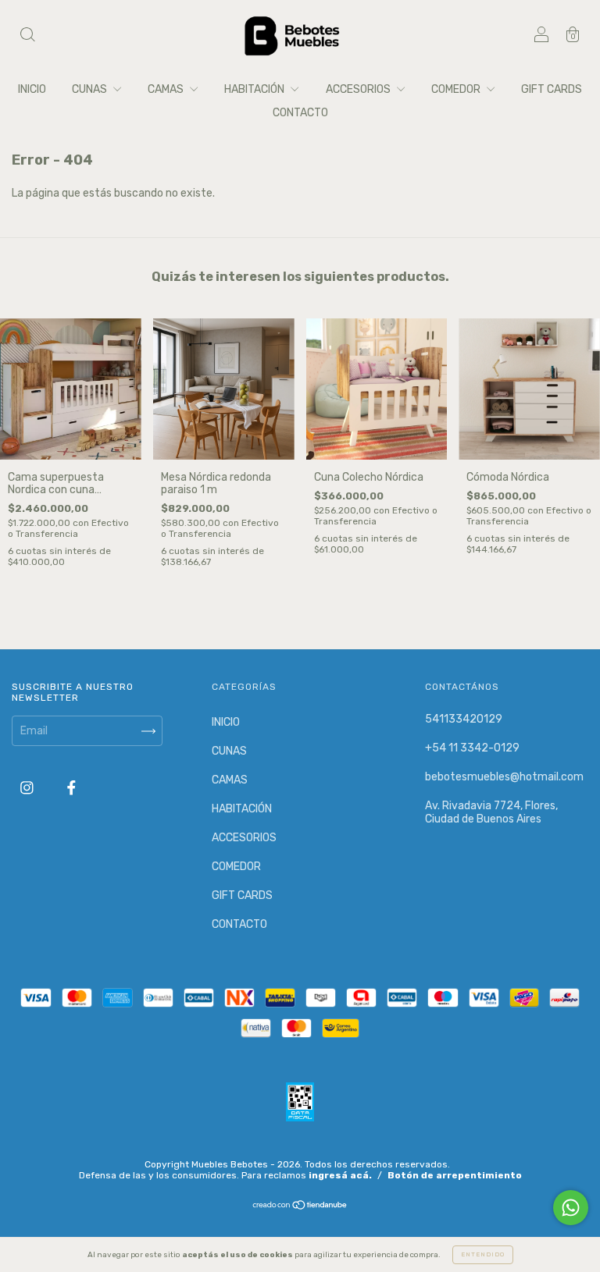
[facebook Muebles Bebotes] (71, 788)
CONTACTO (300, 112)
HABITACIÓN (255, 89)
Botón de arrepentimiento (455, 1175)
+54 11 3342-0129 (472, 748)
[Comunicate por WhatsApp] (570, 1207)
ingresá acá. (340, 1175)
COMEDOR (457, 89)
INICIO (32, 89)
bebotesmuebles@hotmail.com (504, 776)
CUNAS (90, 89)
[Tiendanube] (300, 1206)
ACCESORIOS (359, 89)
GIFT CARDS (551, 89)
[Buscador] (27, 37)
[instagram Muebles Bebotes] (28, 788)
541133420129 (463, 719)
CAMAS (167, 89)
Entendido (483, 1254)
